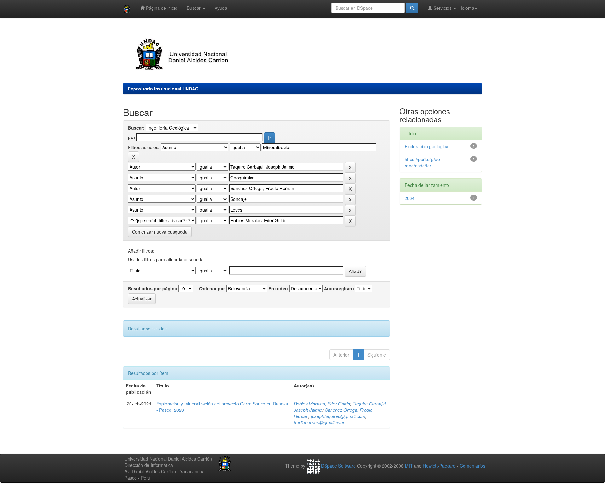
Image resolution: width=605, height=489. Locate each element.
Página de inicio (161, 8)
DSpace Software (338, 466)
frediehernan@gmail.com (319, 422)
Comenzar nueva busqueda (159, 232)
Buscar (194, 8)
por (131, 137)
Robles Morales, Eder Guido (322, 403)
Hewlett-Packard (439, 466)
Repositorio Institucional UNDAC (163, 88)
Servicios (442, 8)
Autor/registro (339, 288)
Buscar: (136, 128)
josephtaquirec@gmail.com (338, 416)
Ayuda (221, 8)
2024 (410, 198)
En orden (278, 288)
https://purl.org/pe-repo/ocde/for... (423, 162)
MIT (409, 466)
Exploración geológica (426, 146)
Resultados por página (152, 288)
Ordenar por (212, 288)
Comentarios (472, 466)
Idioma (467, 8)
